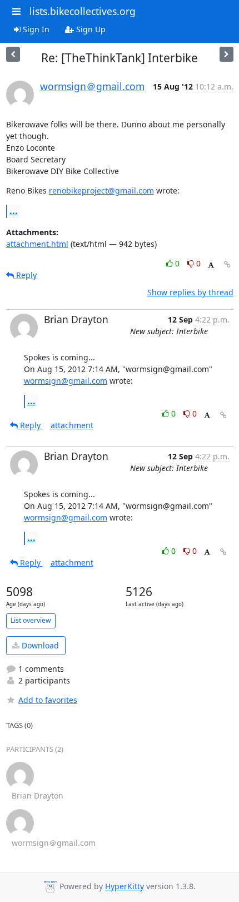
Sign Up (90, 29)
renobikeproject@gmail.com (101, 190)
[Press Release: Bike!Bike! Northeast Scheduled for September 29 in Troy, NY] (13, 54)
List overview (31, 620)
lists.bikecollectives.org (82, 11)
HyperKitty (124, 886)
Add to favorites (47, 700)
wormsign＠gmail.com (92, 86)
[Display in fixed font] (210, 264)
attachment (72, 425)
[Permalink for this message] (227, 264)
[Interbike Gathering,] (226, 54)
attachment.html (37, 244)
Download (39, 645)
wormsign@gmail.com (65, 380)
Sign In (35, 29)
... (13, 211)
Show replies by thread (190, 292)
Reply (25, 275)
